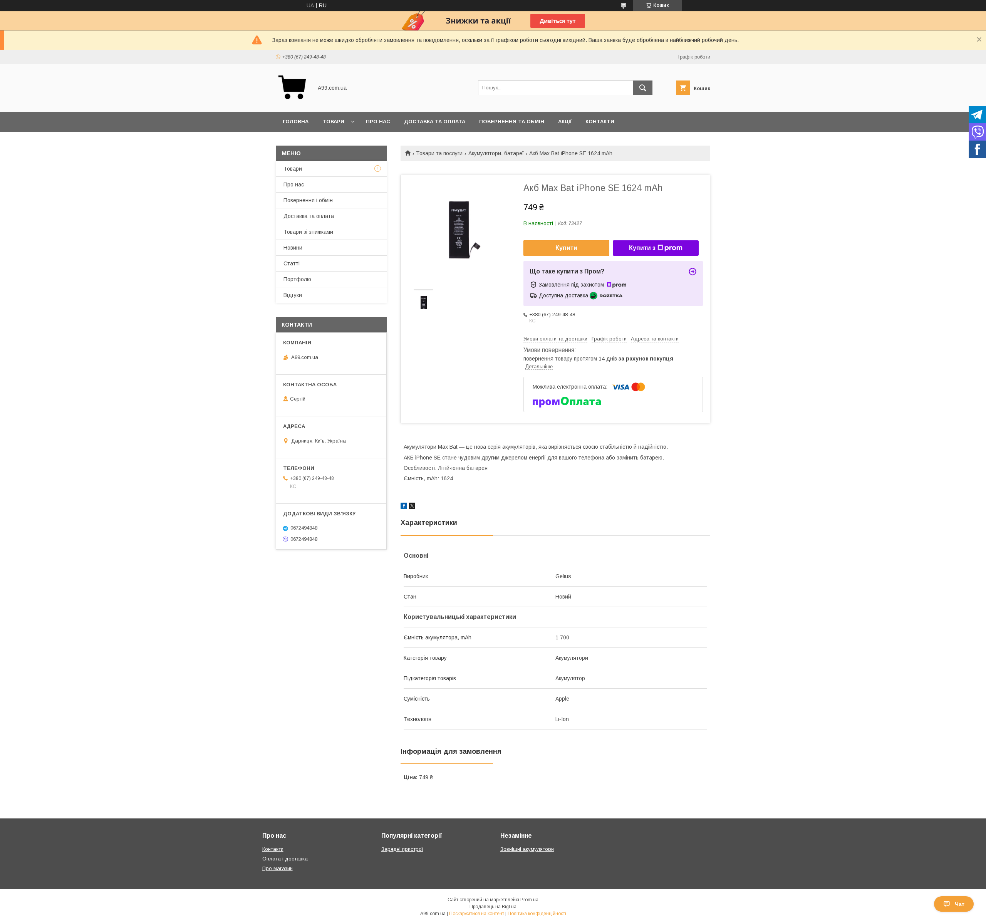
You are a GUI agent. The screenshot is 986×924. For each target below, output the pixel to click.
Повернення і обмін (308, 200)
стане (449, 457)
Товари (333, 121)
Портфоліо (297, 279)
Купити (566, 248)
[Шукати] (642, 87)
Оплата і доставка (285, 859)
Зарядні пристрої (402, 849)
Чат (959, 904)
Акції (565, 121)
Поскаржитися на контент (476, 913)
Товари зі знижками (308, 232)
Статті (291, 263)
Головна (296, 121)
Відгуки (292, 295)
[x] (412, 507)
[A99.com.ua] (292, 102)
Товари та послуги (439, 153)
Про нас (378, 121)
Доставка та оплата (434, 121)
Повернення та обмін (511, 121)
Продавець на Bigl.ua (493, 906)
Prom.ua (529, 899)
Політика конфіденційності (537, 913)
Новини (292, 248)
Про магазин (277, 868)
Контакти (599, 121)
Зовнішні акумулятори (527, 849)
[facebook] (404, 507)
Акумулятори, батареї (496, 153)
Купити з (642, 248)
